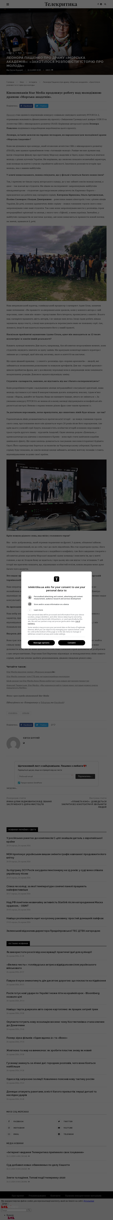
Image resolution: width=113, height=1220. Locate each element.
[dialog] (56, 610)
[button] (56, 610)
